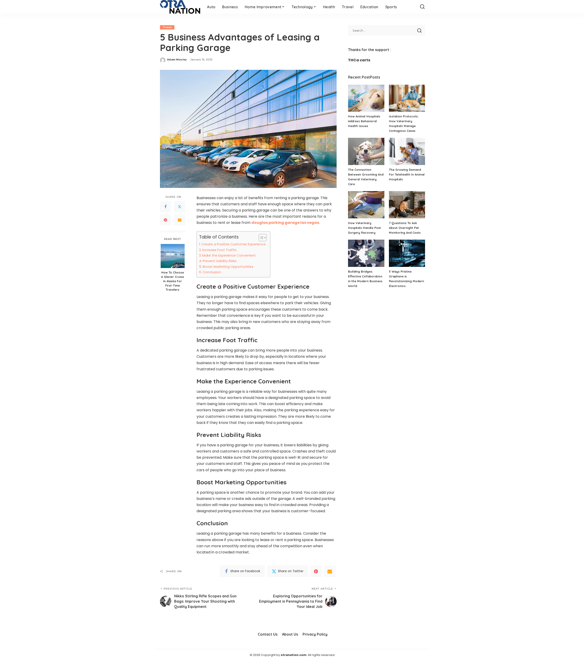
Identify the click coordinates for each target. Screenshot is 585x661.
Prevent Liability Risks (220, 261)
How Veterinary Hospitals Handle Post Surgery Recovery (364, 227)
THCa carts (359, 60)
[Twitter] (179, 206)
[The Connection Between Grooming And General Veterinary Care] (366, 151)
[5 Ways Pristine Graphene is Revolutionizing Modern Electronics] (407, 253)
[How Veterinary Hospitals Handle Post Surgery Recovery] (366, 204)
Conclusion (211, 272)
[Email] (179, 219)
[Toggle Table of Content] (260, 237)
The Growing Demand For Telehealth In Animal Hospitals (407, 174)
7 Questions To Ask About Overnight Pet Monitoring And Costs (405, 227)
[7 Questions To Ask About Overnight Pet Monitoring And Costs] (407, 204)
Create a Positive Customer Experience (233, 244)
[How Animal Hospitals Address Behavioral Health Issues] (366, 98)
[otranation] (180, 7)
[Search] (422, 7)
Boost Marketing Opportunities (228, 266)
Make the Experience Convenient (229, 255)
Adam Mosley (177, 59)
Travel (167, 27)
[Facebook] (165, 206)
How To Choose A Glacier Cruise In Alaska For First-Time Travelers (172, 281)
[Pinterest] (165, 219)
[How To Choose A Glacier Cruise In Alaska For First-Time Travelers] (173, 256)
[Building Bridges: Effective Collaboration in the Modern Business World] (366, 253)
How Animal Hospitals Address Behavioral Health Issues (364, 121)
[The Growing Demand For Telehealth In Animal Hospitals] (407, 151)
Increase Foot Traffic (219, 250)
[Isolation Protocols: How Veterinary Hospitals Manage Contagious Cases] (407, 98)
